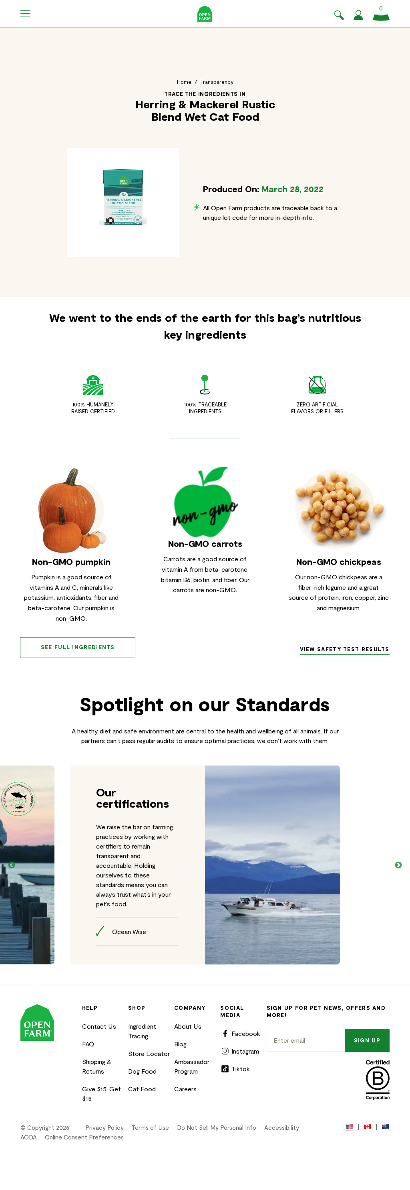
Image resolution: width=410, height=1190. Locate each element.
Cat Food (142, 1089)
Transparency (216, 82)
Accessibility (281, 1127)
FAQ (88, 1044)
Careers (185, 1089)
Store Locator (149, 1053)
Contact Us (99, 1026)
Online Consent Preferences (84, 1137)
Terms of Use (150, 1127)
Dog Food (142, 1071)
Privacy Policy (104, 1127)
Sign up (367, 1040)
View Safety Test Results (345, 649)
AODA (28, 1137)
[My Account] (358, 17)
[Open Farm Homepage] (204, 14)
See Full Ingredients (78, 647)
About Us (187, 1026)
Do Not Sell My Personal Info (216, 1127)
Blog (180, 1044)
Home (184, 82)
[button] (25, 13)
